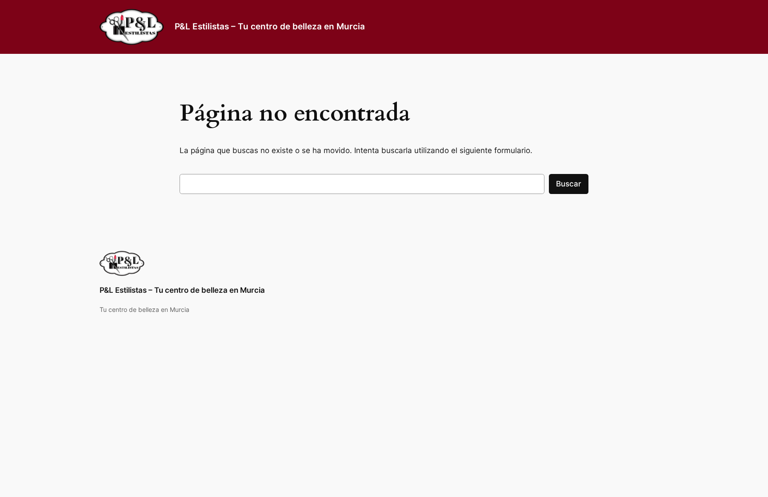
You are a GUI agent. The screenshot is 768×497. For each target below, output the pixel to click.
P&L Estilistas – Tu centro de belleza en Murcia (270, 26)
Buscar (568, 183)
